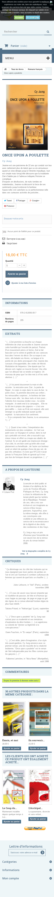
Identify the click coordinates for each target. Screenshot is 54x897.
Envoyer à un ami (16, 238)
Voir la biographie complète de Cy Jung (35, 552)
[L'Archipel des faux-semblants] (40, 786)
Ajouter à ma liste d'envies (23, 283)
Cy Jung (7, 161)
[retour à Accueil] (5, 69)
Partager (21, 200)
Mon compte (10, 878)
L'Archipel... (35, 808)
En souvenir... (36, 740)
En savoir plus (33, 17)
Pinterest (10, 206)
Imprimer (12, 243)
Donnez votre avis (13, 218)
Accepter (19, 17)
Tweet (9, 200)
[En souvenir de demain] (40, 719)
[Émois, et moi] (14, 719)
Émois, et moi (10, 740)
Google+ (35, 200)
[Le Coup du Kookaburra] (14, 786)
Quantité (9, 261)
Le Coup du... (9, 808)
